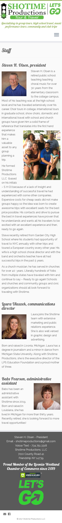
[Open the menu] (56, 35)
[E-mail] (5, 514)
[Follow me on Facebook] (10, 514)
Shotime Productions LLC (34, 519)
